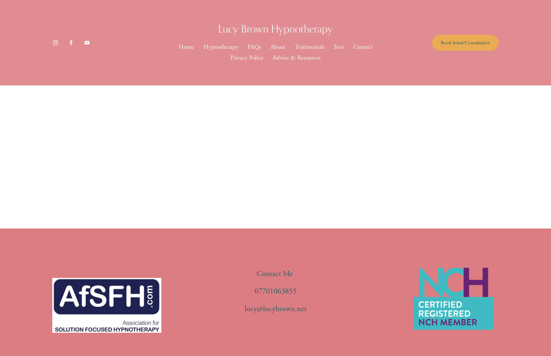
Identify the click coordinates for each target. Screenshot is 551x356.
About (277, 47)
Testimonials (310, 47)
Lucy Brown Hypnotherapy (275, 28)
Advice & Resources (296, 58)
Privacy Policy (247, 58)
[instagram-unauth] (55, 43)
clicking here (153, 159)
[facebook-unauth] (71, 43)
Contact (362, 47)
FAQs (254, 47)
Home (186, 47)
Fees (339, 47)
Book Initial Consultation (465, 42)
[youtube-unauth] (87, 43)
